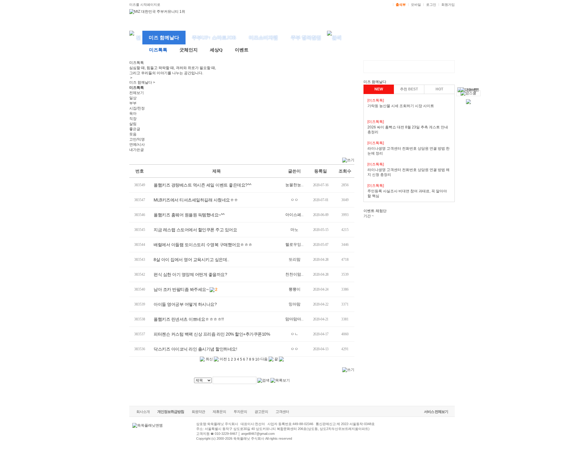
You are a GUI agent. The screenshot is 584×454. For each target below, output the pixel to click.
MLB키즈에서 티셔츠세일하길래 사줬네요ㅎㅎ (196, 199)
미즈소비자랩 (263, 37)
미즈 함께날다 (164, 37)
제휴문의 (219, 412)
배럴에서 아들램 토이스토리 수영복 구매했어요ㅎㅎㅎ (203, 244)
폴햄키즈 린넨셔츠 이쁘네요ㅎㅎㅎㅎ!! (189, 319)
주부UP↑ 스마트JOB (214, 37)
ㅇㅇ (294, 199)
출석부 (401, 4)
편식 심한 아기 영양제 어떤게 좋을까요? (190, 274)
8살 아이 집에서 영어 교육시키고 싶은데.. (191, 259)
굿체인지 (188, 49)
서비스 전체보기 (436, 412)
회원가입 (448, 4)
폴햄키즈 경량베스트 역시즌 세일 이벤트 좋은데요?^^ (203, 185)
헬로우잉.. (294, 244)
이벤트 (242, 49)
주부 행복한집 (306, 37)
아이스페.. (294, 214)
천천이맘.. (294, 274)
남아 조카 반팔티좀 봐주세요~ (181, 289)
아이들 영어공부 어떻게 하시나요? (185, 304)
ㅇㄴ (294, 334)
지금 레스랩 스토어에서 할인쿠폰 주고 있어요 (195, 229)
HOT (439, 89)
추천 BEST (409, 89)
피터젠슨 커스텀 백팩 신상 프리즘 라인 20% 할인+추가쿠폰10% (212, 334)
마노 (294, 229)
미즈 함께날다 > (142, 82)
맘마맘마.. (294, 319)
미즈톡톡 (158, 49)
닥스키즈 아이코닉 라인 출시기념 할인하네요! (195, 349)
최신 (209, 359)
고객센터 (282, 412)
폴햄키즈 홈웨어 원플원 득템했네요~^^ (189, 214)
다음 (264, 359)
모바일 (416, 4)
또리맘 (295, 259)
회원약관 (198, 412)
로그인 (431, 4)
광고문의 (261, 412)
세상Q (216, 49)
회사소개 (143, 412)
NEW (378, 89)
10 (257, 359)
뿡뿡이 (295, 289)
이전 (223, 359)
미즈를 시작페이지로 (144, 4)
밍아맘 (295, 304)
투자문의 (240, 412)
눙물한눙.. (294, 185)
